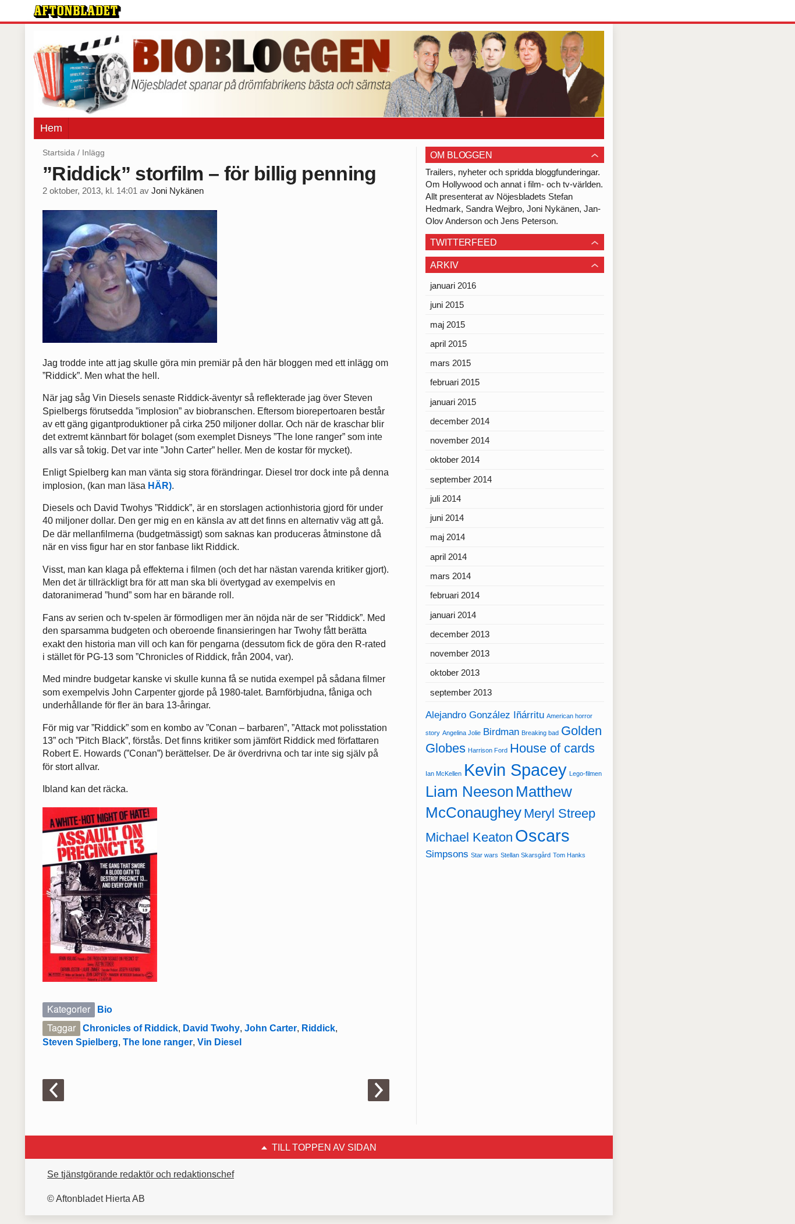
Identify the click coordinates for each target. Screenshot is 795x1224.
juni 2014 (447, 518)
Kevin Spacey (515, 769)
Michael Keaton (469, 837)
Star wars (484, 855)
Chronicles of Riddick (130, 1028)
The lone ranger (158, 1042)
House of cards (552, 748)
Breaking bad (540, 732)
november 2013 (459, 653)
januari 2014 (453, 615)
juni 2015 (447, 305)
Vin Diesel (219, 1042)
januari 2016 (453, 285)
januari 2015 (453, 402)
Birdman (501, 731)
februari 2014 (455, 595)
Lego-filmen (585, 773)
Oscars (542, 835)
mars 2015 (450, 363)
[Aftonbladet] (77, 11)
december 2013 (459, 634)
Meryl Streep (559, 813)
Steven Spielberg (80, 1042)
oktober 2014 (455, 459)
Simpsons (447, 854)
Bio (104, 1009)
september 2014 (461, 479)
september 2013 (461, 692)
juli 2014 (445, 498)
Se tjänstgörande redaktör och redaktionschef (140, 1174)
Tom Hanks (569, 855)
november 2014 (459, 440)
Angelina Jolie (461, 732)
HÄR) (160, 486)
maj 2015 (447, 324)
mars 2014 (450, 576)
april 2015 (448, 344)
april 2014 (448, 557)
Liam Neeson (469, 791)
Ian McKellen (443, 773)
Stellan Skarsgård (526, 855)
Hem (51, 128)
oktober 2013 (455, 672)
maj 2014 (447, 537)
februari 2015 (455, 382)
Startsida (58, 152)
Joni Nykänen (177, 191)
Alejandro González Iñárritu (484, 715)
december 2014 (459, 421)
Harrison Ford (487, 750)
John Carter (270, 1028)
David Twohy (211, 1028)
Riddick (318, 1028)
